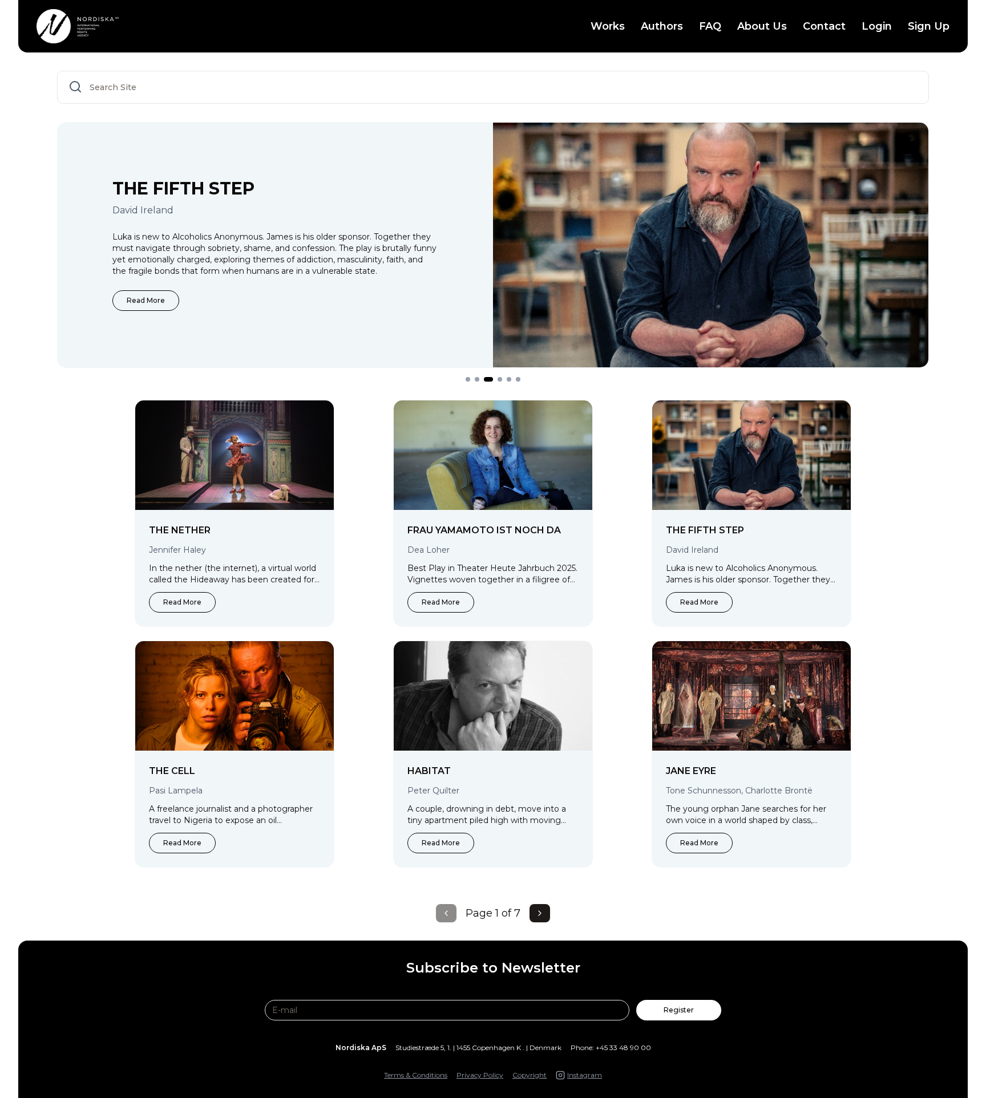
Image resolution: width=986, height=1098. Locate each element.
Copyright (529, 1075)
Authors (662, 26)
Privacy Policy (479, 1075)
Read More (146, 300)
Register (679, 1010)
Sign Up (928, 26)
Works (608, 26)
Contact (824, 26)
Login (877, 26)
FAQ (710, 26)
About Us (762, 26)
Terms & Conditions (415, 1075)
